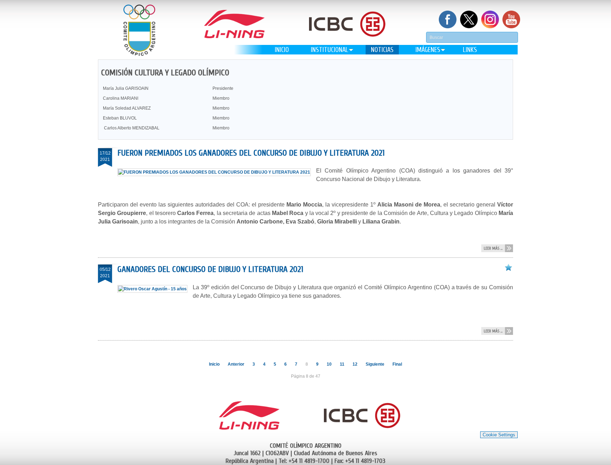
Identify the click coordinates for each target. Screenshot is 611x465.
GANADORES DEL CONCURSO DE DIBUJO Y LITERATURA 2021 (210, 269)
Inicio (214, 364)
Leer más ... (493, 248)
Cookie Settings (499, 434)
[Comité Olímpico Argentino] (139, 30)
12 (355, 364)
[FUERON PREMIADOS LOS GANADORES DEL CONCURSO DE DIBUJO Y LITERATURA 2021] (216, 172)
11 (342, 364)
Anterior (236, 364)
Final (397, 364)
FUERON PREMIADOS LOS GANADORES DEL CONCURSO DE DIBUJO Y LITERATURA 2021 (251, 153)
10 (329, 364)
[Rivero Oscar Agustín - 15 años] (155, 288)
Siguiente (375, 364)
